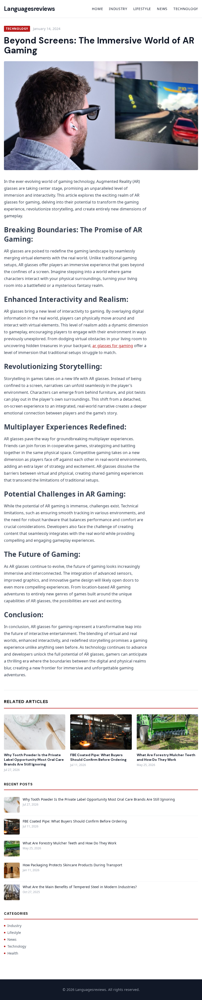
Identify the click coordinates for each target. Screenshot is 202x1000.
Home (97, 8)
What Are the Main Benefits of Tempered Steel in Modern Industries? (80, 886)
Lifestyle (142, 8)
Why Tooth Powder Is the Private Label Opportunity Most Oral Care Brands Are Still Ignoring (34, 760)
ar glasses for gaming (112, 345)
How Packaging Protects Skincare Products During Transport (72, 865)
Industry (118, 8)
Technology (185, 8)
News (162, 8)
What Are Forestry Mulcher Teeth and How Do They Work (166, 757)
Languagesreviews (29, 9)
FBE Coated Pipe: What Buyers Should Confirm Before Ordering (98, 757)
